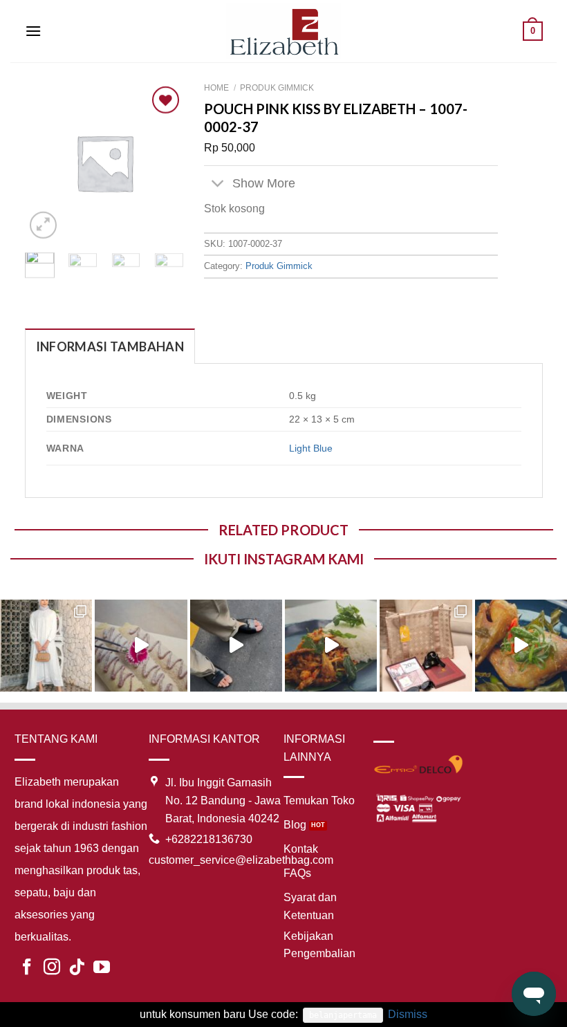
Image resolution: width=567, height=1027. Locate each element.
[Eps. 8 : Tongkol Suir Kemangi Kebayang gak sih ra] (331, 646)
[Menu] (33, 31)
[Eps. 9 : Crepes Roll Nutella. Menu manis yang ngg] (141, 646)
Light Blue (311, 448)
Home (216, 88)
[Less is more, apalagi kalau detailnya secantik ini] (46, 646)
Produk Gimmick (277, 88)
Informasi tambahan (110, 346)
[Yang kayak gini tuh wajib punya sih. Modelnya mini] (236, 646)
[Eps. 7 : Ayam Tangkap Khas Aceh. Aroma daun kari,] (521, 646)
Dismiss (407, 1014)
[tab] (110, 346)
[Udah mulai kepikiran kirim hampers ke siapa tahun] (426, 646)
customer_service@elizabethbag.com (241, 860)
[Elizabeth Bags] (283, 30)
